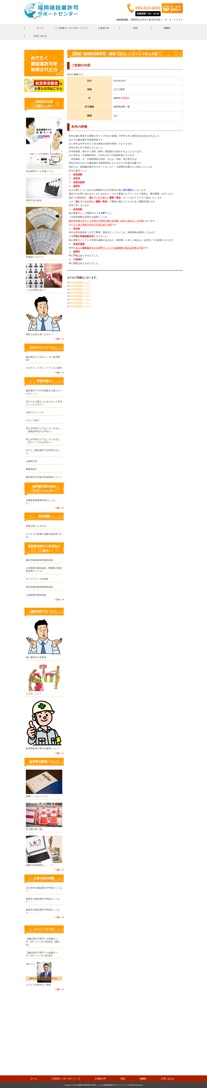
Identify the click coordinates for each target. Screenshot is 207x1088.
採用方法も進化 (34, 200)
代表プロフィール (35, 412)
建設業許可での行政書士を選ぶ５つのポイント (44, 392)
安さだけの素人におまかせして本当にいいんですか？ (44, 403)
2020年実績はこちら (79, 282)
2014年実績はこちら (79, 303)
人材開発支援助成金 (36, 595)
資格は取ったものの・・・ (39, 526)
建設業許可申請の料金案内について (44, 477)
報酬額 (167, 28)
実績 (135, 28)
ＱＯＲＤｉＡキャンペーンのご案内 (44, 368)
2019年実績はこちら (79, 286)
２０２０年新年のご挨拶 (38, 984)
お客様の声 (103, 28)
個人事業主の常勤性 (36, 657)
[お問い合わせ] (44, 75)
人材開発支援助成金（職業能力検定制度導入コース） (44, 569)
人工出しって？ (34, 693)
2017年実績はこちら (79, 292)
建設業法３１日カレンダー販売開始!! (43, 358)
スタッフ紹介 (32, 420)
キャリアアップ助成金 (37, 579)
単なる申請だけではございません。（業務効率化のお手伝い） (44, 429)
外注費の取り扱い (35, 829)
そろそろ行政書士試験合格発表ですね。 (44, 535)
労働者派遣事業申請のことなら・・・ (40, 501)
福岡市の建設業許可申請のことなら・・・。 (43, 900)
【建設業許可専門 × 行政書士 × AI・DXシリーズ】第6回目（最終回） (43, 941)
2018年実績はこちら (79, 289)
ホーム (40, 28)
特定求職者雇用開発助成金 (39, 587)
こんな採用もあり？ (36, 290)
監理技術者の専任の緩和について (43, 748)
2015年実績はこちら (79, 299)
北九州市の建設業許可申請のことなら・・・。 (44, 889)
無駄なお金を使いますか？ (39, 334)
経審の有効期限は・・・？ (39, 865)
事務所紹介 (31, 469)
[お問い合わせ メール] (172, 12)
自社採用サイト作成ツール (39, 171)
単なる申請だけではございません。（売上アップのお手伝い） (44, 440)
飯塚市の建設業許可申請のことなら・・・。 (43, 911)
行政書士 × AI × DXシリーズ (72, 28)
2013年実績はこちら (79, 306)
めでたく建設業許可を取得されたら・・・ (43, 451)
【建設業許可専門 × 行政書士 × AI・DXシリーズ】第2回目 (42, 954)
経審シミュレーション (37, 796)
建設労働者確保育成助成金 (39, 560)
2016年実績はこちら (79, 296)
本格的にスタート (35, 257)
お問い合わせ (40, 36)
